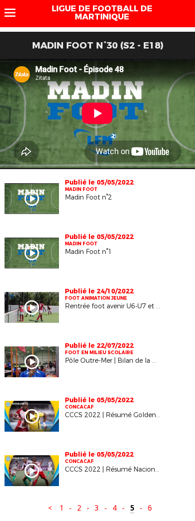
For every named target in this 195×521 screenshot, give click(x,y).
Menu (14, 12)
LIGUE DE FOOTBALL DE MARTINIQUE (102, 13)
